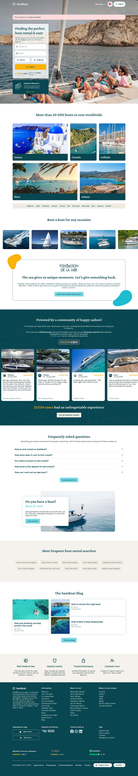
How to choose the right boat (86, 604)
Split (38, 206)
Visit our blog (69, 640)
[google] (55, 751)
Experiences (46, 717)
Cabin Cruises (75, 710)
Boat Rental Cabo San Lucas (50, 568)
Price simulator (47, 701)
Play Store (27, 738)
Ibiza (101, 699)
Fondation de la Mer (49, 715)
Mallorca (30, 206)
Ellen (19, 628)
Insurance (45, 699)
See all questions (69, 480)
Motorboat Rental (77, 692)
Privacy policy (51, 765)
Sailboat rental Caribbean (111, 568)
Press (43, 713)
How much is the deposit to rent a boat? (35, 466)
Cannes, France (79, 398)
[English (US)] (110, 4)
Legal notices (39, 765)
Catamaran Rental (77, 701)
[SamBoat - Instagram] (76, 731)
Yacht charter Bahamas (26, 568)
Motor (22, 60)
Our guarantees (47, 696)
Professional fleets (49, 703)
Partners (78, 765)
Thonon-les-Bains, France (12, 398)
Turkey (62, 206)
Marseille (85, 206)
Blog (43, 720)
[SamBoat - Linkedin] (80, 731)
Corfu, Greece (114, 398)
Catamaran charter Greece (112, 562)
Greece (101, 694)
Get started (33, 521)
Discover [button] (99, 4)
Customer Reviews (48, 710)
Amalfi (108, 206)
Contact (102, 735)
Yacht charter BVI (71, 568)
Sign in (121, 4)
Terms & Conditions (65, 765)
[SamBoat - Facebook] (72, 731)
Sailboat (40, 60)
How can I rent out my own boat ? (31, 472)
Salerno (100, 206)
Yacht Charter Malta (90, 562)
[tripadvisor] (95, 751)
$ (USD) (119, 765)
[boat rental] (20, 4)
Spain (101, 696)
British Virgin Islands (107, 703)
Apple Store (27, 732)
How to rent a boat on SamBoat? (31, 449)
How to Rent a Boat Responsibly (87, 621)
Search (32, 67)
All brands (74, 715)
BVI (68, 206)
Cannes (54, 206)
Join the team (47, 694)
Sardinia (45, 206)
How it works (104, 733)
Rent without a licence (79, 708)
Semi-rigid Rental (77, 694)
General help (104, 731)
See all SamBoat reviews (69, 415)
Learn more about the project (69, 294)
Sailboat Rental (76, 699)
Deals (72, 713)
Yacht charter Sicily (89, 568)
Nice (93, 206)
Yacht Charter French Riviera (26, 562)
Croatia (102, 692)
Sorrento (76, 206)
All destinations (105, 706)
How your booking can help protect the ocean (27, 624)
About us (44, 692)
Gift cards (45, 706)
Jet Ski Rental (76, 703)
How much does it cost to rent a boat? (34, 454)
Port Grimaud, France (45, 398)
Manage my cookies (107, 738)
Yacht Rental (75, 696)
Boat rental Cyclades (70, 562)
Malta (101, 701)
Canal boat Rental (77, 706)
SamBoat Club (47, 708)
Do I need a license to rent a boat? (32, 460)
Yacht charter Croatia (49, 562)
